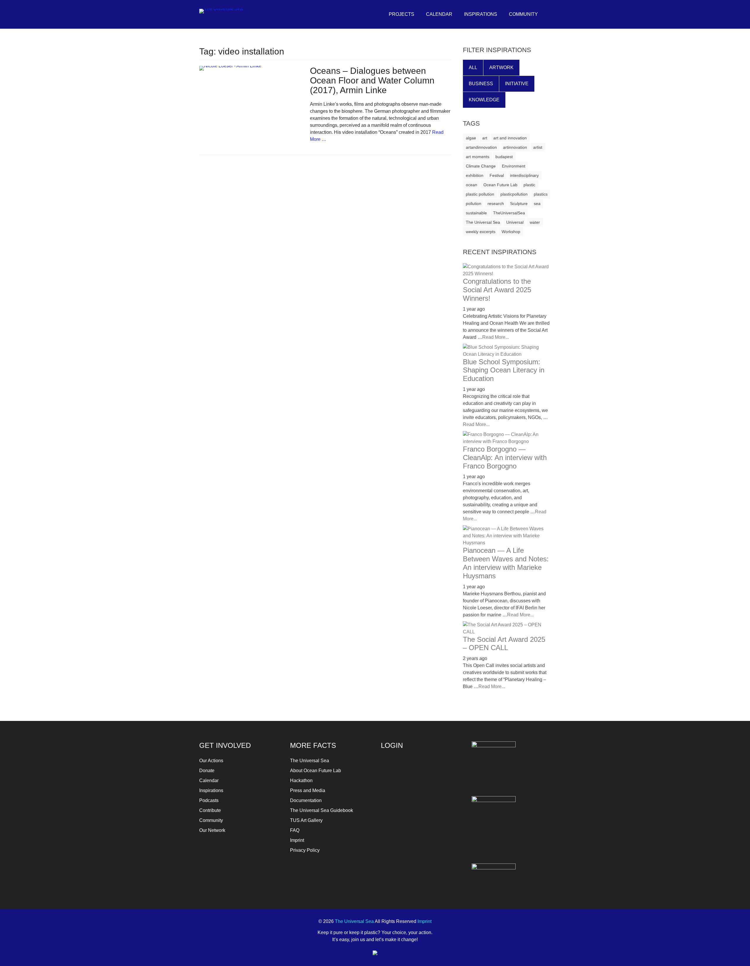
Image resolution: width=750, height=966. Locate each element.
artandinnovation (481, 147)
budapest (504, 156)
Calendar (439, 14)
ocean (471, 184)
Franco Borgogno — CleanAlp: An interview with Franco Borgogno (505, 457)
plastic (529, 184)
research (496, 203)
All (473, 67)
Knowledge (484, 99)
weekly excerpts (480, 231)
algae (471, 138)
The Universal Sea (483, 222)
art (484, 138)
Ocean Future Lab (500, 184)
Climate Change (481, 166)
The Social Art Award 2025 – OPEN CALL (504, 643)
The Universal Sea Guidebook (321, 810)
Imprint (297, 840)
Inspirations (480, 14)
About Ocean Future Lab (315, 770)
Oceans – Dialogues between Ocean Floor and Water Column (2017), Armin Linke (372, 80)
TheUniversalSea (509, 213)
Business (481, 83)
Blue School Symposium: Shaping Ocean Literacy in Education (503, 370)
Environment (513, 166)
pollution (473, 203)
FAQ (294, 830)
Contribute (210, 810)
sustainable (476, 213)
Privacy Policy (305, 850)
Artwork (501, 67)
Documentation (306, 800)
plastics (541, 194)
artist (537, 147)
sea (537, 203)
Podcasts (209, 800)
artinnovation (515, 147)
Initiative (517, 83)
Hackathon (301, 780)
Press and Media (307, 790)
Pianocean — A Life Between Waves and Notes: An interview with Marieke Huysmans (506, 562)
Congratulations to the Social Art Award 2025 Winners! (497, 289)
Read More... (495, 337)
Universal (515, 222)
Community (523, 14)
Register (441, 808)
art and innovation (510, 138)
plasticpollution (514, 194)
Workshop (511, 231)
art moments (477, 156)
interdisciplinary (524, 175)
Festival (497, 175)
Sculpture (519, 203)
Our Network (212, 830)
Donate (206, 770)
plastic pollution (480, 194)
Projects (401, 14)
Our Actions (211, 760)
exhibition (474, 175)
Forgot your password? (403, 821)
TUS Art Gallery (306, 820)
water (535, 222)
